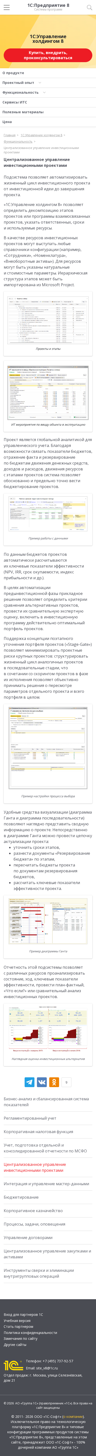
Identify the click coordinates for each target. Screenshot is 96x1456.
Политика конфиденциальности (30, 1332)
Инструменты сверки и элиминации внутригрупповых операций (39, 1273)
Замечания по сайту (20, 1338)
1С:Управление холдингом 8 (48, 39)
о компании (73, 1416)
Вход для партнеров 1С (23, 1314)
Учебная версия (17, 1320)
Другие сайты (15, 1344)
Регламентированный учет (30, 1118)
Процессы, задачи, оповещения (34, 1224)
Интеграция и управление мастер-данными (46, 1183)
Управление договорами (28, 1237)
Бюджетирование (21, 1197)
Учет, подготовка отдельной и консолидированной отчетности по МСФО (45, 1148)
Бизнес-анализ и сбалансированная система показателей (46, 1101)
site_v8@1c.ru (47, 1368)
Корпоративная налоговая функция (38, 1131)
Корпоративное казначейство (33, 1210)
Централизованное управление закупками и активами (47, 1254)
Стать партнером (18, 1326)
